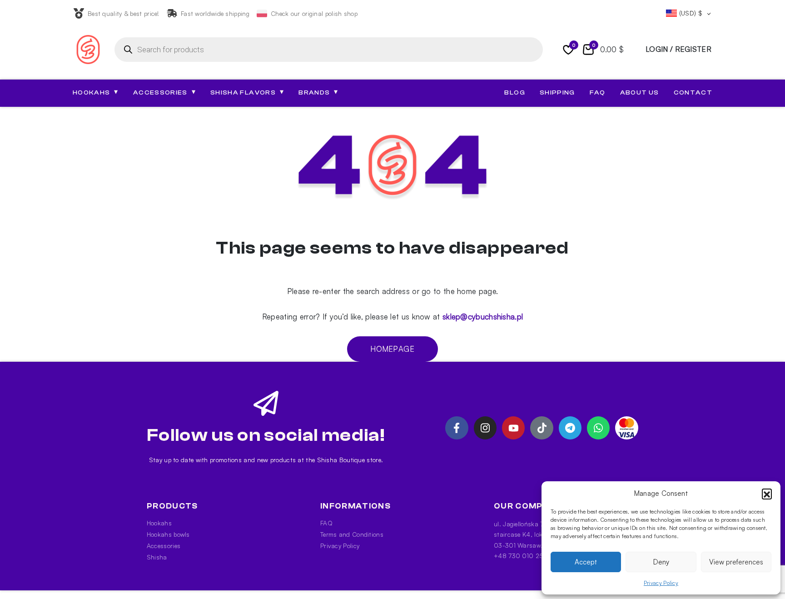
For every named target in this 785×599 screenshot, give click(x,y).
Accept (586, 562)
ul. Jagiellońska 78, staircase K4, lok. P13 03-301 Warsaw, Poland (529, 534)
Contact (693, 92)
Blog (514, 92)
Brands (318, 92)
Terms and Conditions (351, 534)
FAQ (598, 92)
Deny (661, 562)
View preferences (736, 562)
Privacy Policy (661, 582)
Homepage (392, 349)
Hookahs (159, 523)
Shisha (157, 557)
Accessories (163, 545)
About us (639, 92)
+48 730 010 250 (521, 555)
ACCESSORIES (164, 92)
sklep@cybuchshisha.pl (482, 316)
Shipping (557, 92)
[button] (766, 493)
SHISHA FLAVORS (247, 92)
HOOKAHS (96, 92)
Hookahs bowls (168, 534)
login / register (678, 49)
